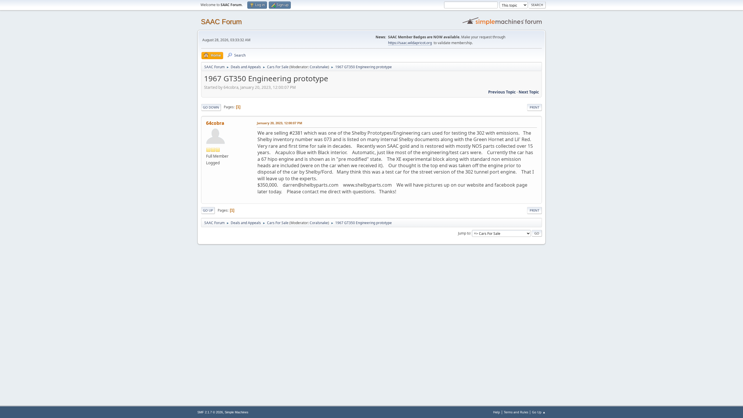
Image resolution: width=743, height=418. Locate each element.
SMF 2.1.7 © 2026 (210, 412)
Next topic (529, 92)
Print (534, 107)
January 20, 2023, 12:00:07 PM (279, 123)
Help (496, 412)
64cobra (215, 123)
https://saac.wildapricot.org (410, 42)
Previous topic (502, 92)
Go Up (208, 210)
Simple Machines (236, 412)
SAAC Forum (221, 22)
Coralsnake (319, 66)
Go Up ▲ (539, 412)
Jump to (464, 232)
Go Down (211, 107)
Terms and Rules (516, 412)
